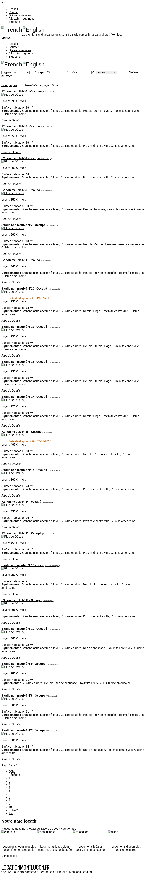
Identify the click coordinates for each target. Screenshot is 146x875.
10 (10, 806)
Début (12, 771)
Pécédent (15, 774)
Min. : (50, 72)
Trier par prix (9, 85)
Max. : (76, 72)
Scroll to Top (9, 855)
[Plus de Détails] (12, 94)
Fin (11, 813)
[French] (11, 29)
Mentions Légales (80, 871)
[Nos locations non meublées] (55, 836)
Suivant (13, 810)
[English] (34, 29)
